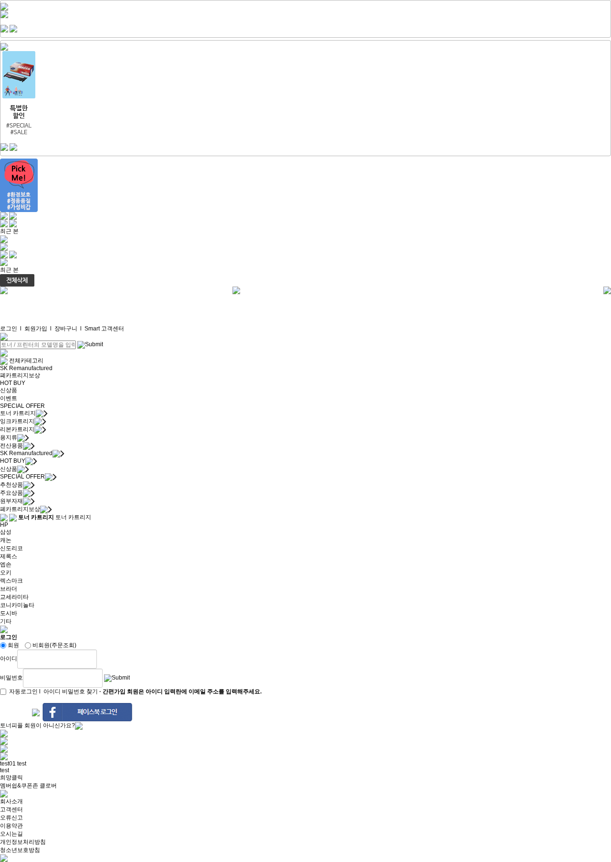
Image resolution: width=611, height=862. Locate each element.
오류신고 (11, 817)
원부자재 (11, 501)
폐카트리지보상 (20, 375)
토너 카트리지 (18, 413)
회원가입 (35, 328)
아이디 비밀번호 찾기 (70, 691)
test (21, 763)
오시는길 (11, 833)
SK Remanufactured (26, 368)
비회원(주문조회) (54, 645)
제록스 (8, 556)
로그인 (8, 328)
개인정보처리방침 (23, 842)
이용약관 (11, 825)
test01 (8, 763)
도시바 (8, 613)
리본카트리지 (17, 429)
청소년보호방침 (20, 850)
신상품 (8, 390)
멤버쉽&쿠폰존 (19, 785)
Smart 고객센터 (104, 328)
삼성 (5, 532)
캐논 (5, 540)
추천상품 (11, 484)
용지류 (8, 437)
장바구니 (65, 328)
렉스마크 (11, 580)
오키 (5, 572)
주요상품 (11, 493)
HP (4, 524)
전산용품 (11, 445)
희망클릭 (11, 777)
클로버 (48, 785)
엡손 (5, 564)
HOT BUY (12, 383)
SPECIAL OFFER (22, 406)
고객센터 (11, 809)
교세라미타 (14, 597)
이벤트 (8, 398)
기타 (5, 621)
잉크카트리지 (17, 421)
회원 (13, 645)
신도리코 (11, 548)
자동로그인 (23, 691)
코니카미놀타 (17, 605)
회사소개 (11, 801)
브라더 (8, 588)
